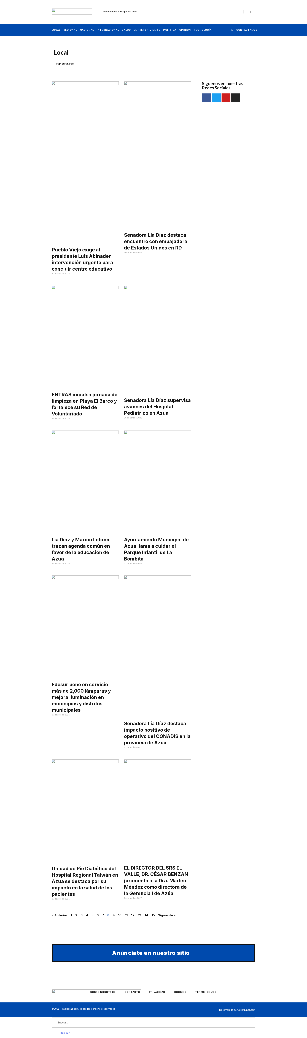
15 (153, 915)
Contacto (132, 991)
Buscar (65, 1032)
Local (56, 29)
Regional (70, 29)
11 (126, 915)
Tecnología (203, 29)
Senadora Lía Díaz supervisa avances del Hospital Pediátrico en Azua (157, 406)
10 (120, 915)
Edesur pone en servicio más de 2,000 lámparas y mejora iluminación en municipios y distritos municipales (81, 697)
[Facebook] (228, 11)
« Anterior (59, 915)
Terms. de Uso (206, 991)
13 (139, 915)
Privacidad (157, 991)
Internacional (108, 29)
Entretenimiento (147, 29)
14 (146, 915)
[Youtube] (235, 11)
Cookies (180, 991)
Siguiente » (167, 915)
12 (132, 915)
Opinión (185, 29)
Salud (126, 29)
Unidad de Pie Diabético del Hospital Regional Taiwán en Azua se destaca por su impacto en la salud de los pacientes (85, 881)
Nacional (87, 29)
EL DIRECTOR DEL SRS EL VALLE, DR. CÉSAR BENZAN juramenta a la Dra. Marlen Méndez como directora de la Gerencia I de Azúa (156, 880)
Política (169, 29)
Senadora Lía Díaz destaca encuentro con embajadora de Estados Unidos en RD (155, 241)
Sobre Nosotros (103, 991)
